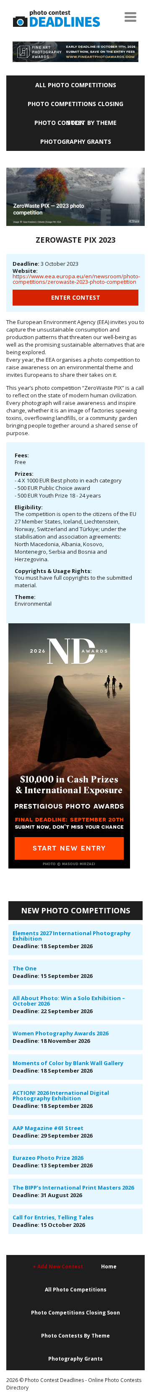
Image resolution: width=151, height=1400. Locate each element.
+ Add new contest (58, 1266)
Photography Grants (75, 141)
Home (109, 1266)
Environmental (33, 603)
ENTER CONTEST (75, 297)
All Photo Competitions (75, 85)
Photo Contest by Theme (75, 123)
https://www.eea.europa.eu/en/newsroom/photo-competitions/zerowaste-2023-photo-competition (76, 278)
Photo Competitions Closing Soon (75, 106)
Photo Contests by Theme (75, 1335)
